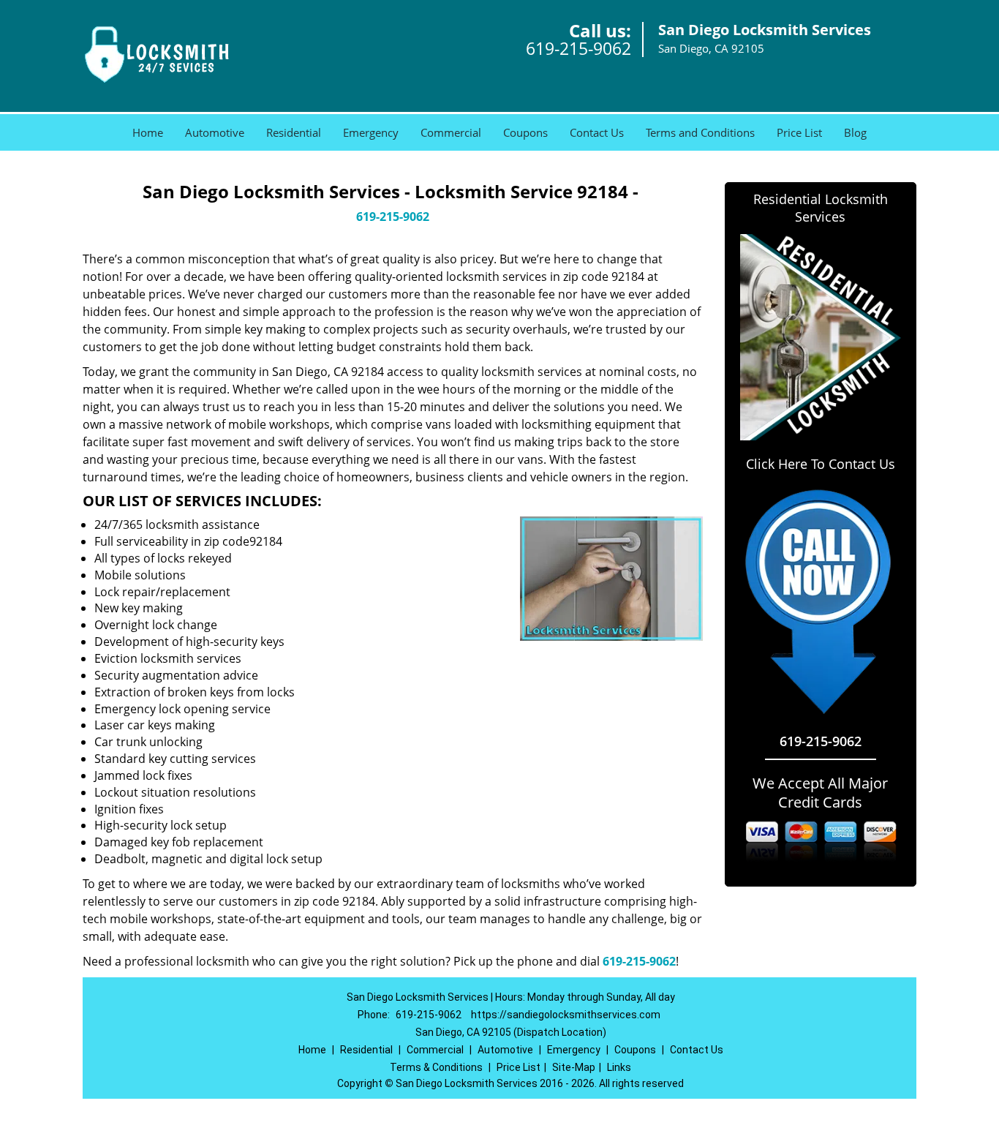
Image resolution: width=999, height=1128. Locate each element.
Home (147, 132)
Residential (293, 132)
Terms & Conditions (436, 1067)
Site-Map (573, 1067)
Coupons (525, 132)
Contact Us (597, 132)
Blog (855, 132)
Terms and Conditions (700, 132)
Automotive (214, 132)
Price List (799, 132)
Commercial (451, 132)
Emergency (371, 132)
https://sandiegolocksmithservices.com (565, 1014)
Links (619, 1067)
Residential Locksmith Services (820, 207)
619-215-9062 (578, 48)
